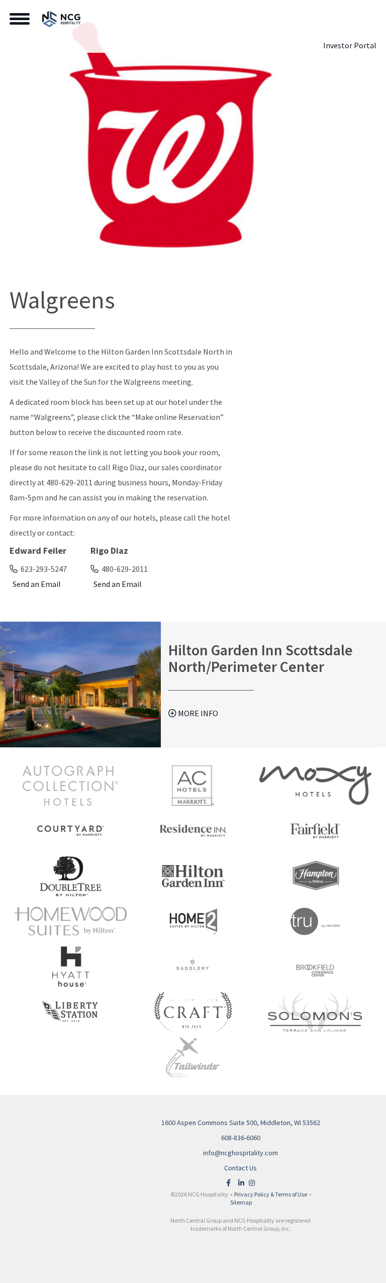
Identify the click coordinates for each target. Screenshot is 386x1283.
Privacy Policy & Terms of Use (270, 1194)
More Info (197, 713)
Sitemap (241, 1202)
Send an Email (35, 584)
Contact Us (240, 1167)
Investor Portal (349, 45)
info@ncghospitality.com (240, 1152)
